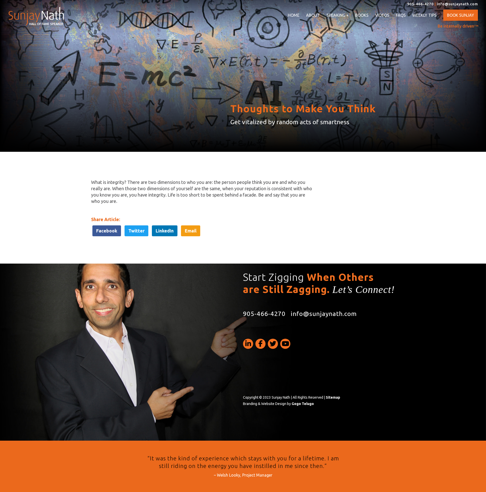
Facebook (106, 230)
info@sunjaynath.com (457, 4)
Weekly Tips (424, 15)
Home (293, 15)
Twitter (136, 230)
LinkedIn (165, 230)
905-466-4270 (420, 4)
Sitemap (333, 397)
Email (190, 230)
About (313, 15)
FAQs (401, 15)
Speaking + (338, 15)
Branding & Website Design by (278, 404)
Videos (382, 15)
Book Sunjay (460, 15)
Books (362, 15)
